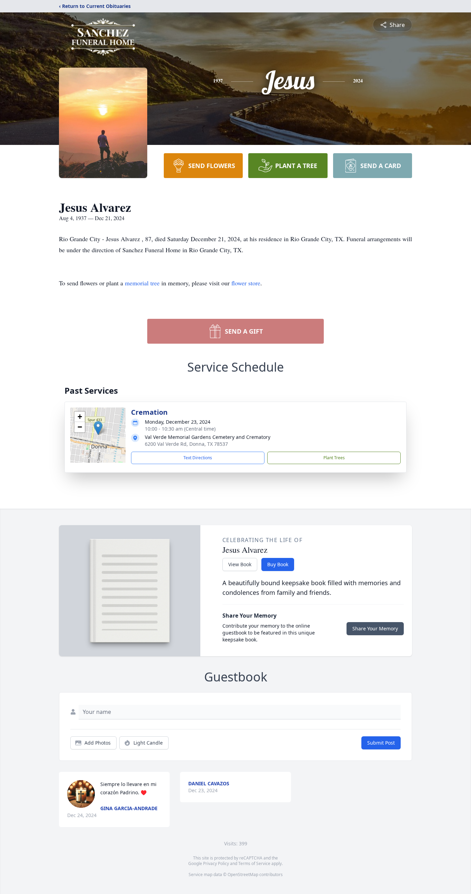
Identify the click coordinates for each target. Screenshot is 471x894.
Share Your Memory (375, 628)
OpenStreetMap (243, 874)
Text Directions (197, 458)
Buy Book (277, 564)
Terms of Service (254, 863)
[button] (98, 428)
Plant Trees (334, 458)
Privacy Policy (216, 863)
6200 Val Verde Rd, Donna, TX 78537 (186, 444)
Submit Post (381, 742)
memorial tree (142, 283)
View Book (239, 564)
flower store (245, 283)
